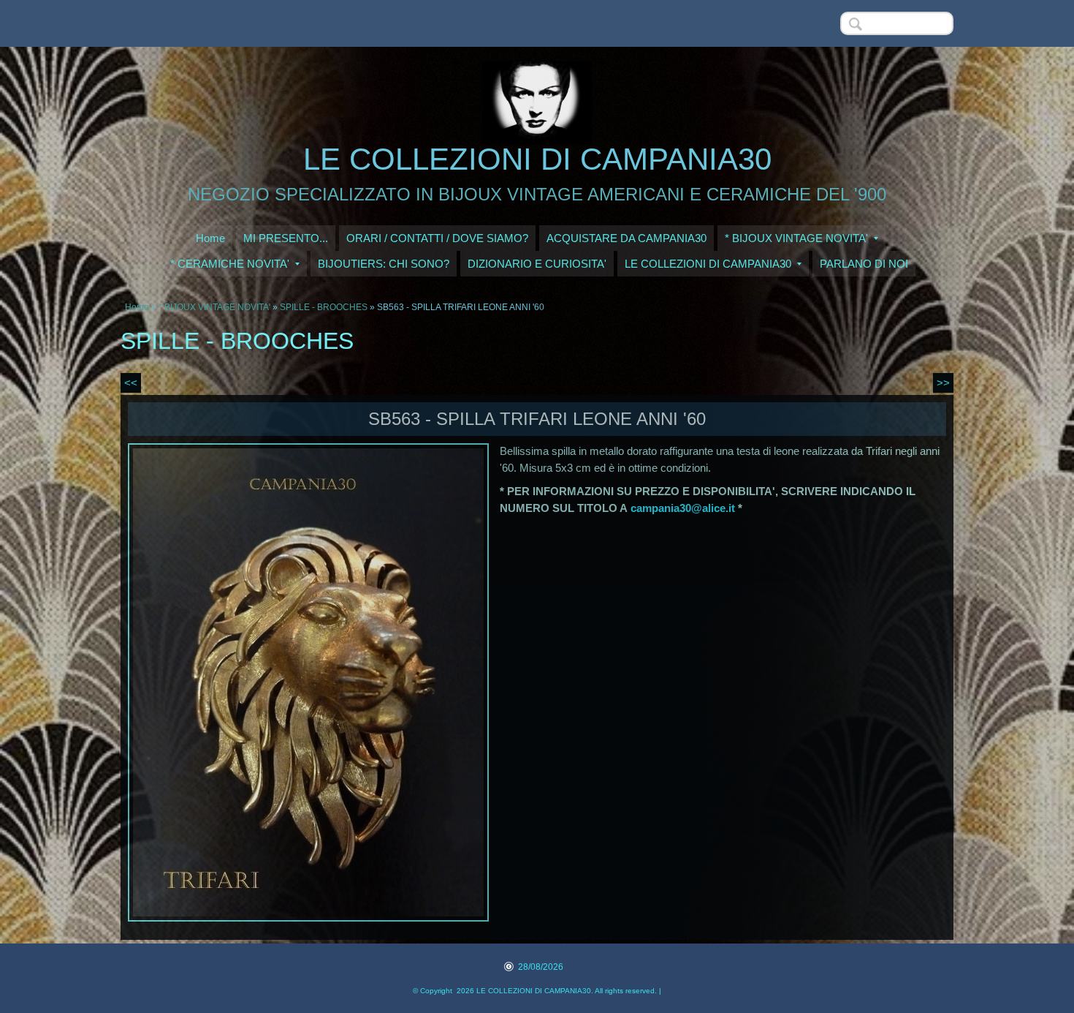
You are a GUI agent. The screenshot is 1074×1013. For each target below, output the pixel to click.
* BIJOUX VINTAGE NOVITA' (796, 238)
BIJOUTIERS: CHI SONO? (383, 263)
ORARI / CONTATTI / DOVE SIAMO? (437, 238)
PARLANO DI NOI (864, 263)
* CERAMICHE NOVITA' (229, 263)
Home (210, 238)
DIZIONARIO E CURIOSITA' (537, 263)
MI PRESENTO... (285, 238)
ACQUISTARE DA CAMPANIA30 (626, 238)
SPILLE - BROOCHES (323, 307)
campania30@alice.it (683, 508)
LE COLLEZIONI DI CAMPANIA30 (537, 159)
